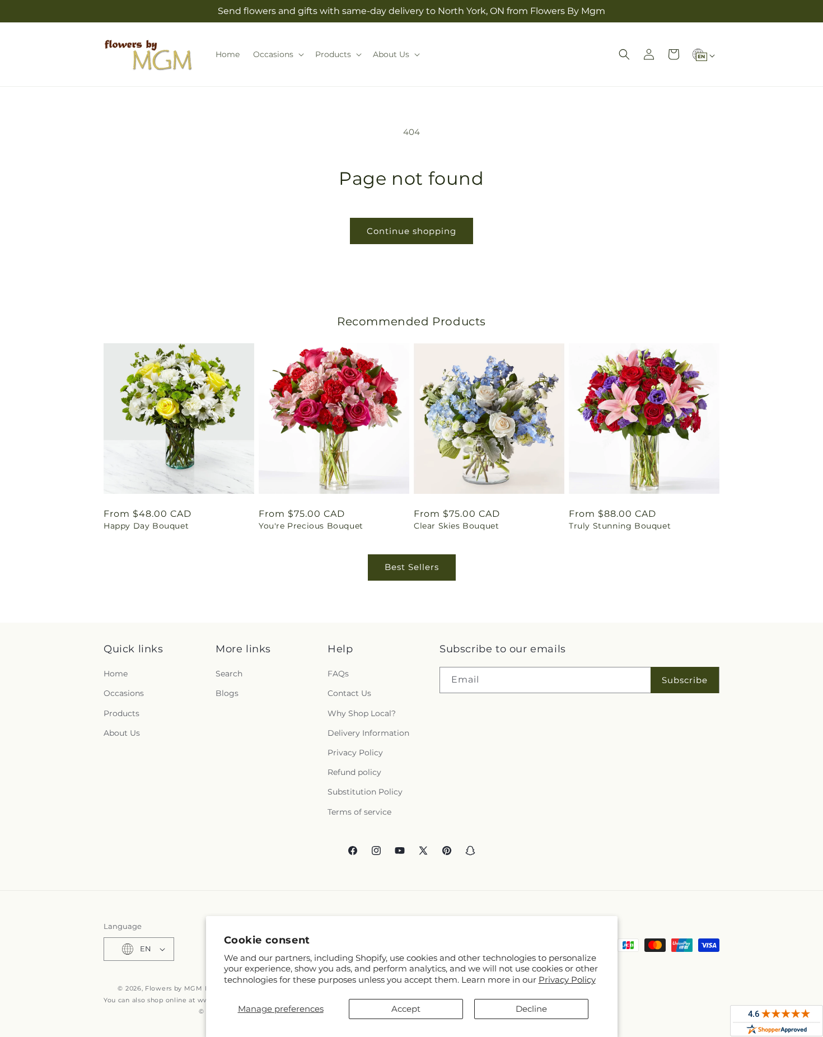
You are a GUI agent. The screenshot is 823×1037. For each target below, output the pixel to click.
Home (116, 674)
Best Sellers (412, 567)
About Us (122, 733)
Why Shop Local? (362, 713)
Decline (531, 1008)
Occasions (124, 693)
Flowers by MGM (174, 988)
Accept (405, 1008)
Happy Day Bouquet (146, 526)
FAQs (338, 674)
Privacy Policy (567, 979)
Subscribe (685, 680)
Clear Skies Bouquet (456, 526)
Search (229, 674)
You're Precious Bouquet (311, 526)
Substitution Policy (365, 792)
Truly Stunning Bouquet (620, 526)
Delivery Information (368, 733)
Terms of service (359, 812)
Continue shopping (411, 231)
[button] (277, 54)
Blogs (227, 693)
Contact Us (349, 693)
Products (121, 713)
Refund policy (354, 772)
